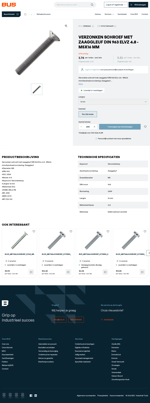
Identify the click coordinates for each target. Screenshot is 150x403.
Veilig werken (80, 355)
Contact (5, 369)
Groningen (116, 365)
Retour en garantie (45, 358)
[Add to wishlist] (145, 127)
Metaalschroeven (44, 14)
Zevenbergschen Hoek (120, 379)
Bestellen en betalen (46, 347)
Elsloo (114, 351)
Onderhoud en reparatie (47, 355)
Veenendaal (116, 372)
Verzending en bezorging (48, 351)
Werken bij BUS (7, 365)
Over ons (5, 344)
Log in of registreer (92, 70)
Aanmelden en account (47, 344)
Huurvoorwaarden (117, 396)
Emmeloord (116, 355)
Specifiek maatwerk (83, 362)
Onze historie (7, 347)
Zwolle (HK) (116, 344)
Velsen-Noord (117, 376)
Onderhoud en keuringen (84, 344)
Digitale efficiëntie (82, 347)
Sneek (114, 369)
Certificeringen (8, 358)
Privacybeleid (103, 396)
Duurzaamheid (7, 355)
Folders (5, 362)
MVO (4, 351)
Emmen (115, 358)
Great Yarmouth (118, 362)
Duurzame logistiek (82, 351)
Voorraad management (84, 358)
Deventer (115, 347)
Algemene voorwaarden (86, 396)
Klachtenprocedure (46, 362)
